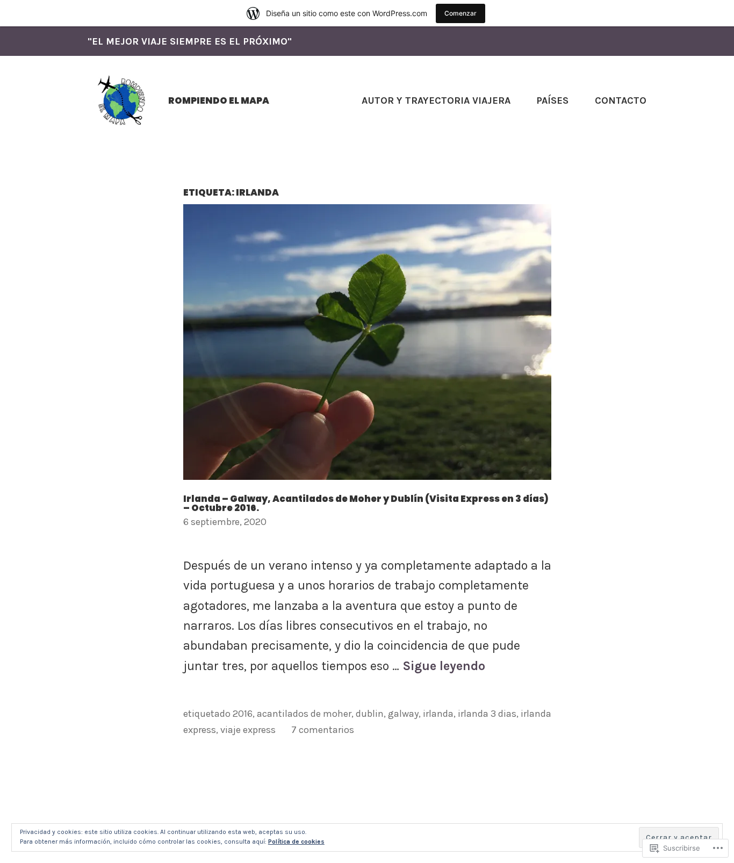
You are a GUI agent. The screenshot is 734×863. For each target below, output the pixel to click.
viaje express (248, 730)
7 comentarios (322, 730)
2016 (243, 714)
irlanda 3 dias (487, 714)
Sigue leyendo (443, 666)
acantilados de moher (304, 714)
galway (403, 714)
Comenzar (460, 13)
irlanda (438, 714)
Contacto (620, 100)
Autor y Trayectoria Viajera (436, 100)
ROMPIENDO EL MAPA (218, 100)
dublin (370, 714)
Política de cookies (296, 841)
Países (552, 100)
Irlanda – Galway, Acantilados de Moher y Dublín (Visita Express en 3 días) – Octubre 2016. (366, 503)
